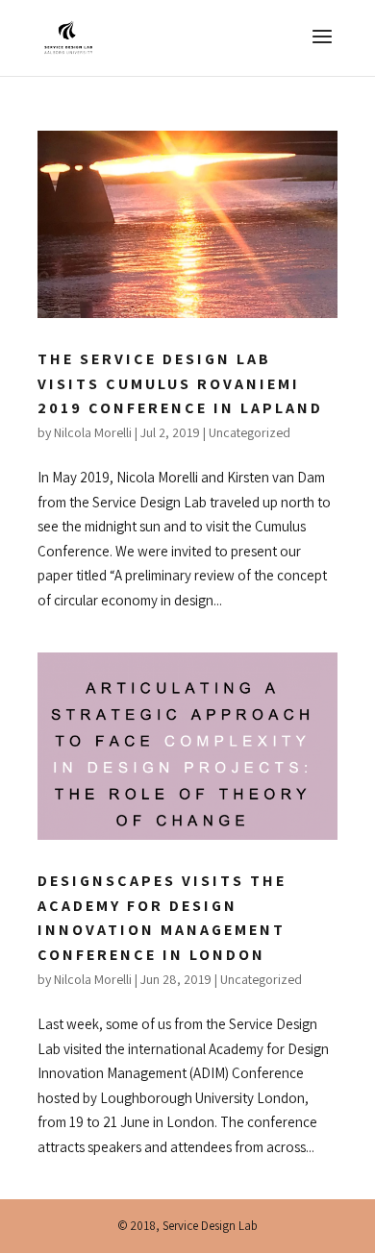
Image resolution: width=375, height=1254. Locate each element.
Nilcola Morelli (93, 432)
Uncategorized (249, 432)
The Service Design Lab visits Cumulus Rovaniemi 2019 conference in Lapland (180, 383)
